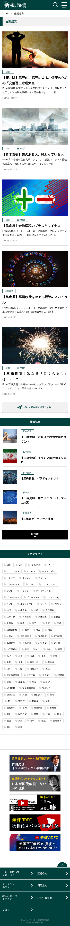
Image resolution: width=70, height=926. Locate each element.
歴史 (48, 669)
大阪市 (10, 636)
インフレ (26, 578)
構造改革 (34, 669)
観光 (24, 707)
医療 (22, 623)
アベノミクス (13, 571)
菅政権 (21, 701)
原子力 (35, 623)
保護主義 (26, 617)
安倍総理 (58, 636)
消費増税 (46, 675)
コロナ (32, 584)
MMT (21, 565)
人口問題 (50, 610)
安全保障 (11, 643)
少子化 (57, 643)
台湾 (48, 623)
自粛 (52, 694)
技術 (20, 656)
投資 (32, 656)
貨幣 (36, 714)
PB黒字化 (35, 565)
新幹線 (51, 662)
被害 (48, 701)
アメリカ (31, 571)
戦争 (9, 656)
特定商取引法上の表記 (9, 897)
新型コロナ (35, 662)
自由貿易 (38, 694)
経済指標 (11, 688)
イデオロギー (48, 571)
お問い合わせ (44, 897)
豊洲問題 (38, 707)
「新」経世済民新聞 (15, 5)
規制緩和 (11, 707)
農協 (9, 720)
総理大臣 (11, 694)
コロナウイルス (49, 584)
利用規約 (42, 885)
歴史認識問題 (13, 675)
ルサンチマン (26, 604)
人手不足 (11, 617)
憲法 (60, 649)
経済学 (46, 682)
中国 (9, 610)
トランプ (24, 591)
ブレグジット (13, 597)
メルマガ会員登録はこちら (37, 407)
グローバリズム (14, 584)
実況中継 (26, 643)
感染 (49, 649)
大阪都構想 (25, 636)
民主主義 (31, 675)
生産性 (21, 682)
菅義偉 (35, 701)
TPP (49, 565)
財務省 (53, 707)
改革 (43, 656)
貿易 (48, 714)
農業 (20, 720)
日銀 (20, 669)
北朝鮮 (10, 623)
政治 (55, 656)
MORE (35, 534)
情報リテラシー (32, 649)
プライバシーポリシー (9, 885)
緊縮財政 (46, 688)
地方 (38, 630)
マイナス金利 (53, 597)
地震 (50, 630)
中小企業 (22, 610)
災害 (9, 682)
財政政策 (22, 714)
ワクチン (58, 604)
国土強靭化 (12, 630)
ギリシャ (42, 578)
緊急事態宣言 (28, 688)
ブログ (6, 909)
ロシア (43, 604)
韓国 (20, 727)
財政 (9, 714)
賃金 (59, 714)
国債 (59, 623)
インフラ (11, 578)
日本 (9, 669)
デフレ (10, 591)
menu (64, 7)
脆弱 (24, 694)
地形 (27, 630)
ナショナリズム (43, 591)
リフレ (10, 604)
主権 (36, 610)
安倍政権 (42, 636)
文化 (20, 662)
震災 (9, 727)
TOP (5, 13)
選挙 (32, 720)
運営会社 (42, 873)
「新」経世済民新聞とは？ (10, 873)
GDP (9, 565)
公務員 (57, 617)
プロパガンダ (33, 597)
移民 (34, 682)
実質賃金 (42, 643)
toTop (62, 867)
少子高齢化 (12, 649)
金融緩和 (57, 720)
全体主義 (42, 617)
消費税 (61, 675)
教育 (9, 662)
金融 (43, 720)
